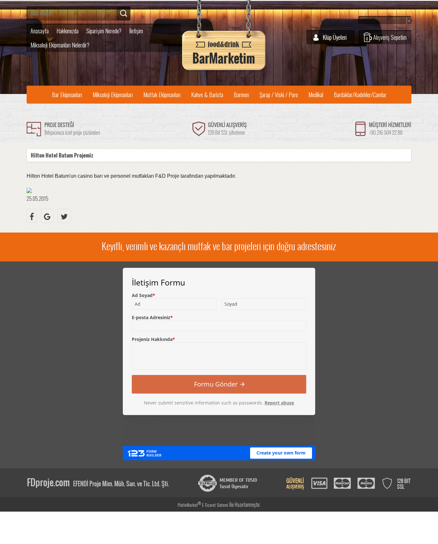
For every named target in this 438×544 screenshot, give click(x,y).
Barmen (241, 94)
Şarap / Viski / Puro (278, 94)
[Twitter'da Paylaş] (64, 216)
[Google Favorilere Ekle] (47, 216)
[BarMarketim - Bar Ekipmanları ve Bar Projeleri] (224, 70)
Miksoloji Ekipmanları (113, 94)
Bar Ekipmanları (67, 94)
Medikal (315, 94)
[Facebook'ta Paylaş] (32, 216)
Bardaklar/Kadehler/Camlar (360, 94)
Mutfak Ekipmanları (162, 94)
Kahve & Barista (207, 94)
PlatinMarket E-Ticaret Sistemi (203, 504)
